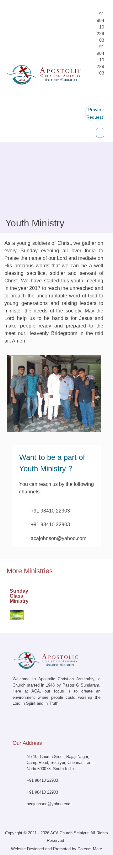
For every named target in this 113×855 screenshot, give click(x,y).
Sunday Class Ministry (19, 596)
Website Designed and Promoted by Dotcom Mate (56, 849)
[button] (100, 133)
